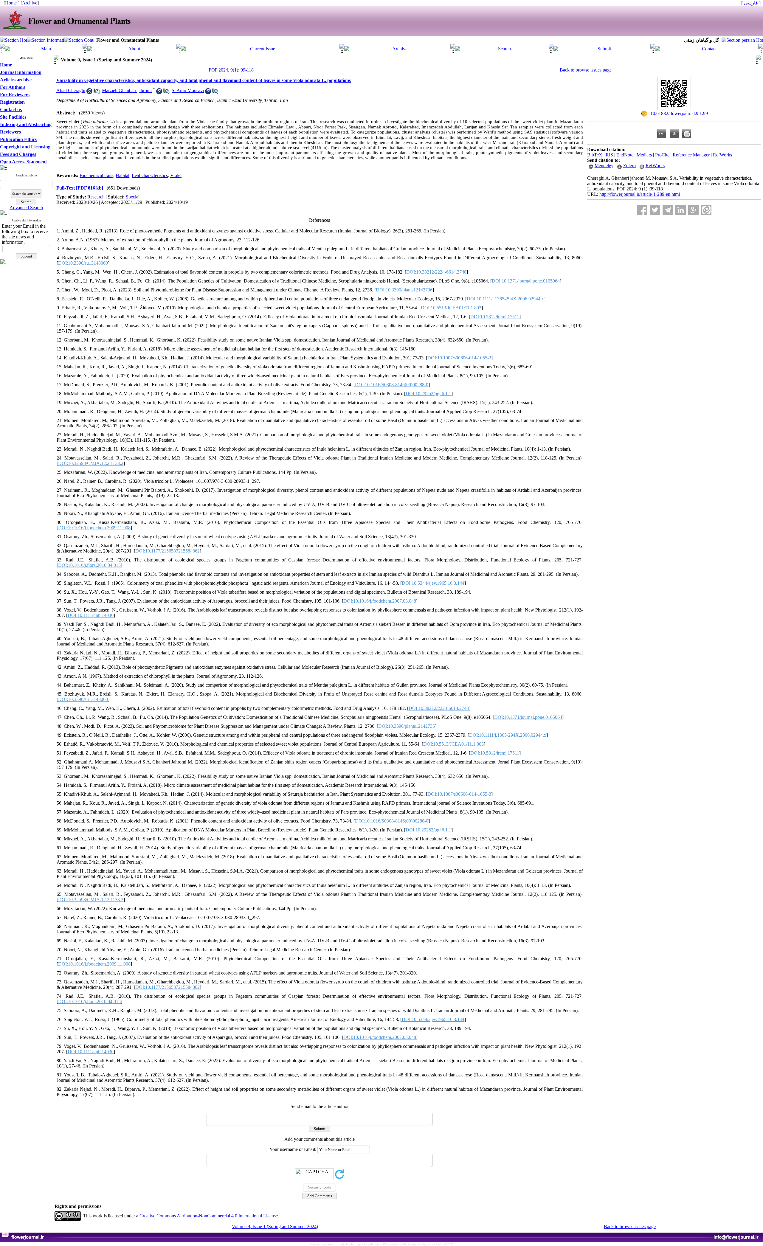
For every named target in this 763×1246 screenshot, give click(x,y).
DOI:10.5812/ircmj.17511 (494, 316)
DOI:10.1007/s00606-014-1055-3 (459, 357)
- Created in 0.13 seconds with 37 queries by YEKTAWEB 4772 (407, 1244)
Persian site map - (323, 1244)
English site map (349, 1244)
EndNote (624, 154)
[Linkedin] (680, 210)
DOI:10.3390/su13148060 (83, 263)
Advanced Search (26, 207)
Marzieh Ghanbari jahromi (127, 90)
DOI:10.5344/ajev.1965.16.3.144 (433, 583)
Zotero (629, 165)
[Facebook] (642, 210)
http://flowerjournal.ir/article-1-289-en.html (639, 194)
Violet (176, 175)
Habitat (122, 175)
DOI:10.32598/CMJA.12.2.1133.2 (90, 463)
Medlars (644, 154)
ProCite (662, 154)
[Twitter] (655, 210)
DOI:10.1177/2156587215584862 (167, 550)
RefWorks (722, 154)
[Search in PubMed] (97, 92)
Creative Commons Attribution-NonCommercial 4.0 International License (208, 1215)
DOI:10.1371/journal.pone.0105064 (526, 280)
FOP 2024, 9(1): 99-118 (231, 69)
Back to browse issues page (586, 69)
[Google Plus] (693, 210)
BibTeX (594, 154)
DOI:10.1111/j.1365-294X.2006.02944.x (505, 298)
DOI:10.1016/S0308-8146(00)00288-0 (391, 384)
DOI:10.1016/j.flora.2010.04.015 (89, 565)
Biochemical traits (96, 175)
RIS (609, 154)
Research (96, 196)
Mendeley (604, 165)
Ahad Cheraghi (70, 90)
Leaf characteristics (150, 175)
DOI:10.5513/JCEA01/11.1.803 (451, 307)
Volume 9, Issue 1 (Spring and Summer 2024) (275, 1226)
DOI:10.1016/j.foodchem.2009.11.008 (94, 527)
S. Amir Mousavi (188, 90)
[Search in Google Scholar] (89, 92)
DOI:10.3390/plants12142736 (404, 289)
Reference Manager (691, 154)
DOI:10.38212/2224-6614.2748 (436, 271)
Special (132, 196)
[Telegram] (668, 210)
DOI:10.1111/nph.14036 (91, 615)
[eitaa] (706, 210)
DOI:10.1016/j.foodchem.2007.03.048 (379, 600)
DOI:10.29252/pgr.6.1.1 (428, 393)
